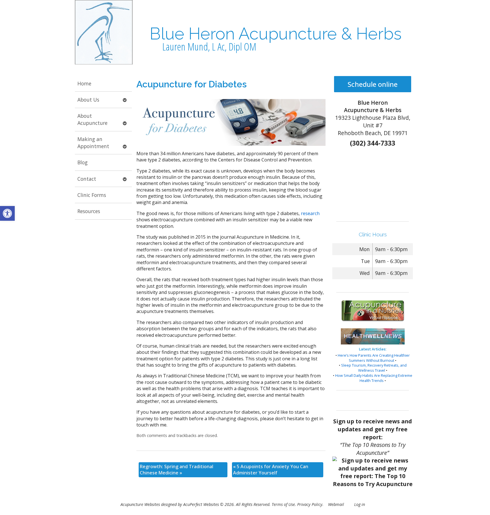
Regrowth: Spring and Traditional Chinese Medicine (176, 469)
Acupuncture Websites (140, 504)
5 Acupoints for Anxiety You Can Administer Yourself (270, 469)
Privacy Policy (309, 504)
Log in (359, 504)
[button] (7, 213)
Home (84, 83)
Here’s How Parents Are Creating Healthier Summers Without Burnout (374, 358)
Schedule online (373, 84)
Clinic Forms (91, 195)
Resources (88, 211)
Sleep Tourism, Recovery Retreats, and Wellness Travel (374, 368)
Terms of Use (283, 504)
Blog (82, 162)
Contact (86, 178)
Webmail (336, 504)
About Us (88, 99)
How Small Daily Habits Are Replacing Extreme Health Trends (373, 378)
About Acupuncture (92, 119)
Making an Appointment (93, 143)
